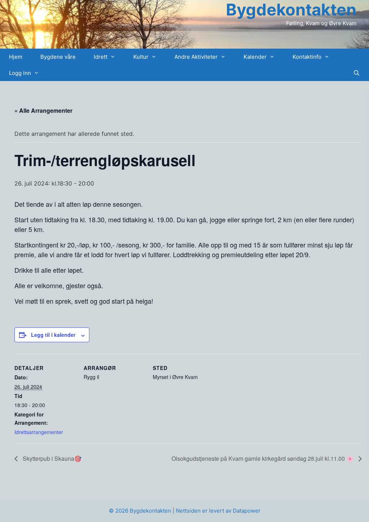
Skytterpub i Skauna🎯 (51, 458)
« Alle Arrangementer (43, 110)
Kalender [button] (255, 56)
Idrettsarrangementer (38, 432)
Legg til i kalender (53, 334)
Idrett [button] (100, 56)
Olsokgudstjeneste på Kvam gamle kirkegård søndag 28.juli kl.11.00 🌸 (263, 458)
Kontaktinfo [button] (307, 56)
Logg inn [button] (20, 73)
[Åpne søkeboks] (356, 73)
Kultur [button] (140, 56)
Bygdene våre (58, 56)
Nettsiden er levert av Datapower (218, 510)
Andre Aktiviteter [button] (196, 56)
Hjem (15, 56)
